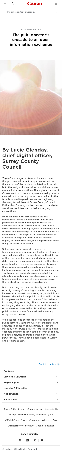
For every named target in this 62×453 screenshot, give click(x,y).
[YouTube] (42, 440)
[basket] (5, 4)
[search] (12, 3)
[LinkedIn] (27, 440)
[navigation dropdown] (56, 3)
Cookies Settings (45, 425)
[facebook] (20, 440)
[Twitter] (34, 440)
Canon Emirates (30, 434)
